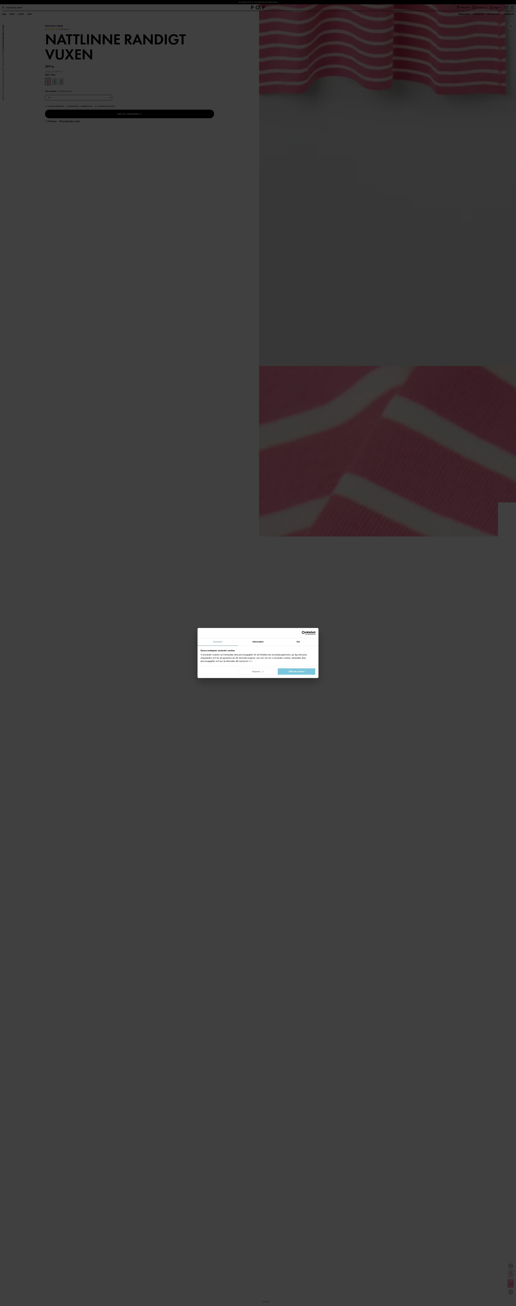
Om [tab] (298, 642)
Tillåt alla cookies (296, 671)
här (250, 661)
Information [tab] (258, 642)
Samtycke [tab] (217, 642)
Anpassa (256, 671)
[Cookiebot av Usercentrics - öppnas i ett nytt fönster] (304, 633)
